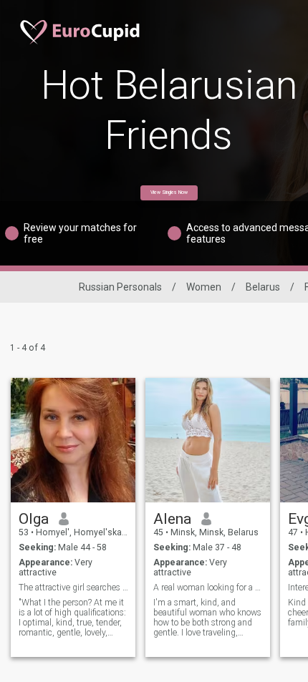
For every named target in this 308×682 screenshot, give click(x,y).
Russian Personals (120, 287)
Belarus (263, 287)
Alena (172, 518)
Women (203, 287)
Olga (34, 518)
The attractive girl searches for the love (73, 588)
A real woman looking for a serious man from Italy (208, 588)
